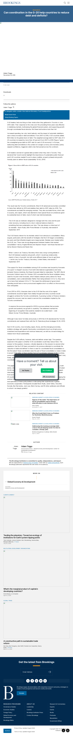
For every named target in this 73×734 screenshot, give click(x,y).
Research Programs (12, 704)
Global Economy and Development (43, 448)
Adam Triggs (7, 73)
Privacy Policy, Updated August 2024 (24, 728)
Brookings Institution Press (35, 712)
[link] (21, 482)
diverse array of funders (30, 462)
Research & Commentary (57, 704)
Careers (29, 709)
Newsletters (53, 718)
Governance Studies (9, 707)
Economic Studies (9, 709)
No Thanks (25, 370)
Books (52, 712)
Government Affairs (56, 721)
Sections (7, 730)
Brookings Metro (8, 720)
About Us (31, 704)
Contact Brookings (32, 715)
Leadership (30, 707)
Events (52, 709)
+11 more (9, 647)
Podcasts (53, 715)
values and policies (53, 462)
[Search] (65, 3)
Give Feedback (47, 370)
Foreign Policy (7, 712)
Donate (21, 693)
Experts (52, 707)
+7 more (16, 542)
